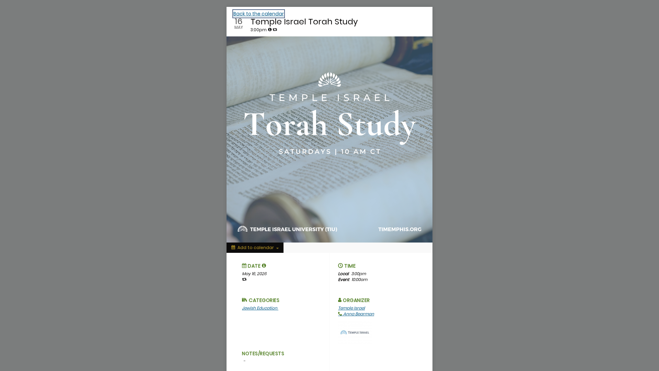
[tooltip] (269, 29)
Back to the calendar (258, 13)
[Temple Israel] (355, 332)
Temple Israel (351, 308)
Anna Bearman (358, 314)
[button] (264, 265)
